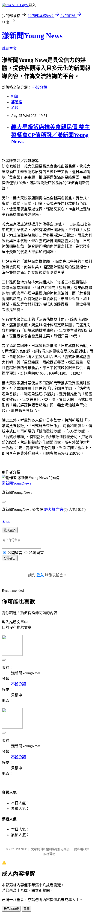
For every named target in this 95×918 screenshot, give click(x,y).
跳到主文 (9, 48)
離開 (27, 909)
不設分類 (39, 87)
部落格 (16, 102)
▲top (6, 521)
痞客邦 (49, 509)
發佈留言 (10, 558)
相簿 (14, 96)
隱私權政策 (81, 849)
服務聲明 (49, 854)
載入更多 (10, 530)
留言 (59, 509)
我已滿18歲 (11, 909)
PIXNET (21, 849)
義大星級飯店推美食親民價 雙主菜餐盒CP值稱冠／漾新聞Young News (50, 134)
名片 (14, 108)
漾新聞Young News (32, 36)
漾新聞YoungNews (16, 483)
